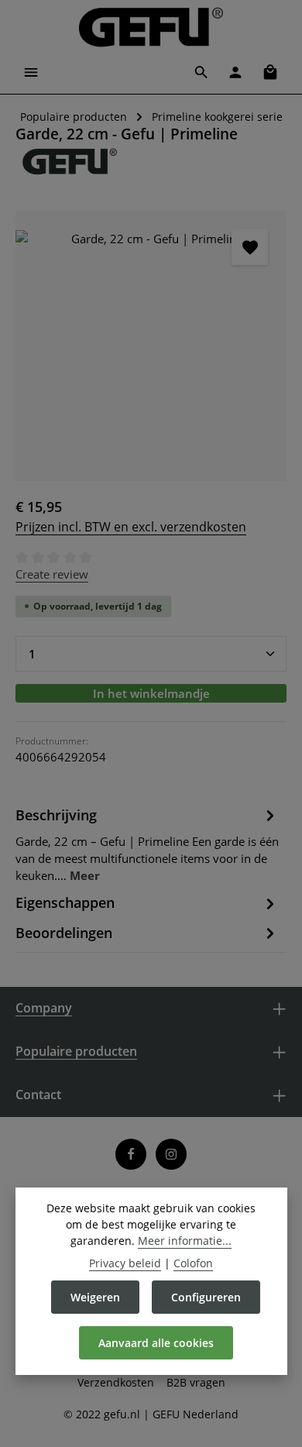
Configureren (206, 1297)
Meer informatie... (185, 1240)
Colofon (193, 1263)
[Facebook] (130, 1154)
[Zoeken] (201, 72)
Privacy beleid (125, 1263)
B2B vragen (195, 1382)
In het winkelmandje (151, 693)
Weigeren (95, 1297)
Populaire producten (76, 1051)
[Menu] (30, 72)
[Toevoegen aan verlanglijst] (249, 247)
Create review (51, 574)
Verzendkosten (115, 1382)
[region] (151, 346)
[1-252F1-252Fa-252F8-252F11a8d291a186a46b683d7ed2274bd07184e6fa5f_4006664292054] (151, 346)
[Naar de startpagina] (150, 27)
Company (43, 1007)
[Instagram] (171, 1154)
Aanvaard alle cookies (156, 1342)
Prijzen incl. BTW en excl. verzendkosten (130, 526)
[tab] (147, 844)
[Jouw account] (235, 72)
